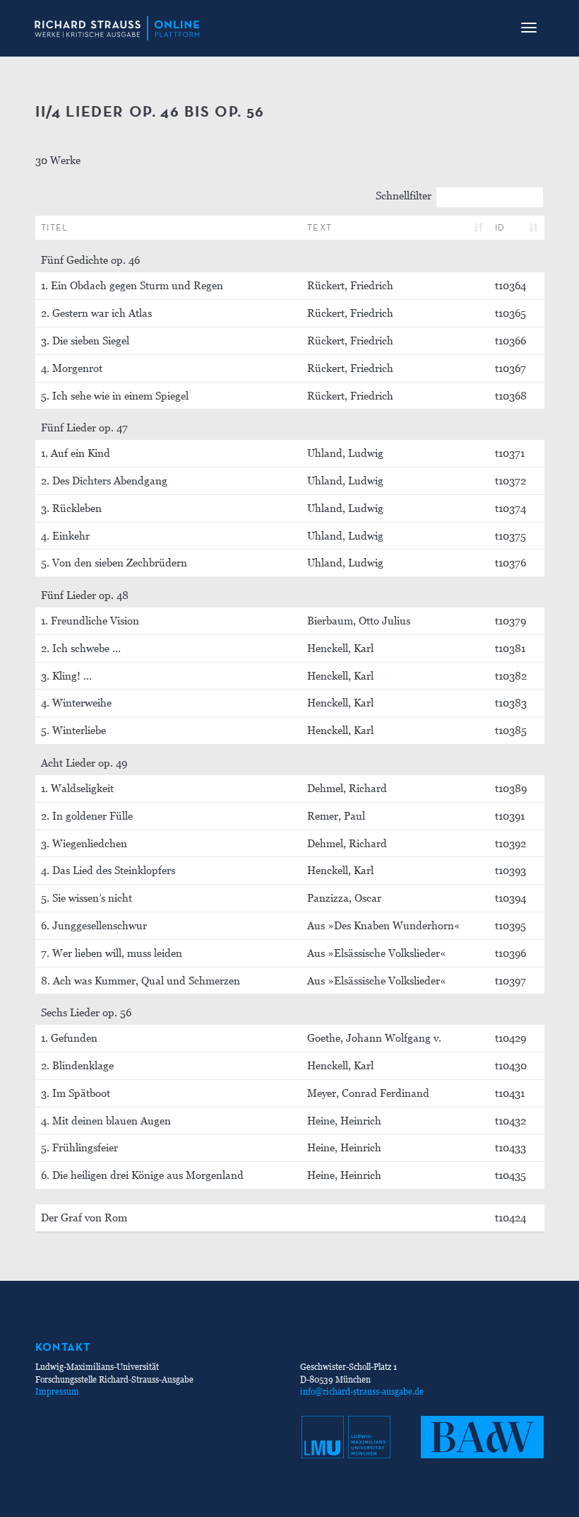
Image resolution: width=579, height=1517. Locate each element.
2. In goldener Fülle (87, 815)
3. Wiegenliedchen (84, 843)
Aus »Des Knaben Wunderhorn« (383, 925)
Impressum (57, 1391)
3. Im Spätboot (75, 1092)
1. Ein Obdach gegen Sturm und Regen (132, 285)
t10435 (510, 1174)
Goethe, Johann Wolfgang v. (374, 1037)
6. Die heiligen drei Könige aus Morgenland (142, 1174)
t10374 (510, 507)
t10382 (511, 675)
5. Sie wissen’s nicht (86, 897)
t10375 (510, 535)
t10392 (510, 843)
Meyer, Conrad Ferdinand (368, 1092)
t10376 (510, 562)
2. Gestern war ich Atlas (96, 312)
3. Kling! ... (66, 675)
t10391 (510, 815)
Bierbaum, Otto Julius (358, 620)
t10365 (510, 312)
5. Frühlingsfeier (79, 1147)
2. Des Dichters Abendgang (104, 480)
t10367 (510, 367)
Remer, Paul (336, 815)
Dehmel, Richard (347, 787)
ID (500, 227)
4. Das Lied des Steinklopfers (108, 870)
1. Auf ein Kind (75, 452)
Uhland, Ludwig (345, 452)
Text (319, 227)
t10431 (510, 1092)
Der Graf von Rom (84, 1217)
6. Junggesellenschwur (94, 925)
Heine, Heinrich (344, 1120)
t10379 (510, 620)
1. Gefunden (69, 1037)
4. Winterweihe (76, 702)
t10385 (511, 729)
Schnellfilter (403, 195)
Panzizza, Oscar (344, 897)
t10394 (510, 897)
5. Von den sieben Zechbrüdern (114, 562)
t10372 (510, 480)
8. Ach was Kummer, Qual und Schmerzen (140, 980)
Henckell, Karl (340, 647)
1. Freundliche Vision (90, 620)
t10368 (511, 395)
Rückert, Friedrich (350, 285)
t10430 (511, 1065)
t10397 (510, 980)
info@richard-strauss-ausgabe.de (362, 1391)
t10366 (510, 340)
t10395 (510, 925)
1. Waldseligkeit (77, 787)
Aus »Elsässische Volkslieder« (376, 952)
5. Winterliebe (73, 729)
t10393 (510, 870)
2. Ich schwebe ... (81, 647)
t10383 (511, 702)
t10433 (510, 1147)
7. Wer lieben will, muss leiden (111, 952)
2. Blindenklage (77, 1065)
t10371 (510, 452)
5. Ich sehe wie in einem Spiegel (115, 395)
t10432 (510, 1120)
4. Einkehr (65, 535)
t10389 (511, 787)
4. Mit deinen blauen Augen (106, 1120)
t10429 (510, 1037)
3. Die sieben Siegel (85, 340)
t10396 (510, 952)
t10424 (510, 1217)
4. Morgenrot (71, 367)
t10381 (510, 647)
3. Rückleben (71, 507)
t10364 (510, 285)
